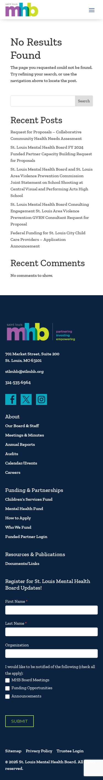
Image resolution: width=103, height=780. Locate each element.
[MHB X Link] (26, 399)
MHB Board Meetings (30, 679)
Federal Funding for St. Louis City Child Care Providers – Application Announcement (47, 239)
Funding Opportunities (31, 687)
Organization (17, 645)
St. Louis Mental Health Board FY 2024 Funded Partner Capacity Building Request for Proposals (51, 154)
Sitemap (13, 750)
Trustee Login (70, 750)
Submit (19, 721)
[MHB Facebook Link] (10, 399)
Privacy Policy (39, 750)
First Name (16, 601)
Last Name (16, 623)
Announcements (26, 696)
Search (84, 101)
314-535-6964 (18, 382)
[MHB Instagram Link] (41, 399)
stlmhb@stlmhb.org (24, 371)
